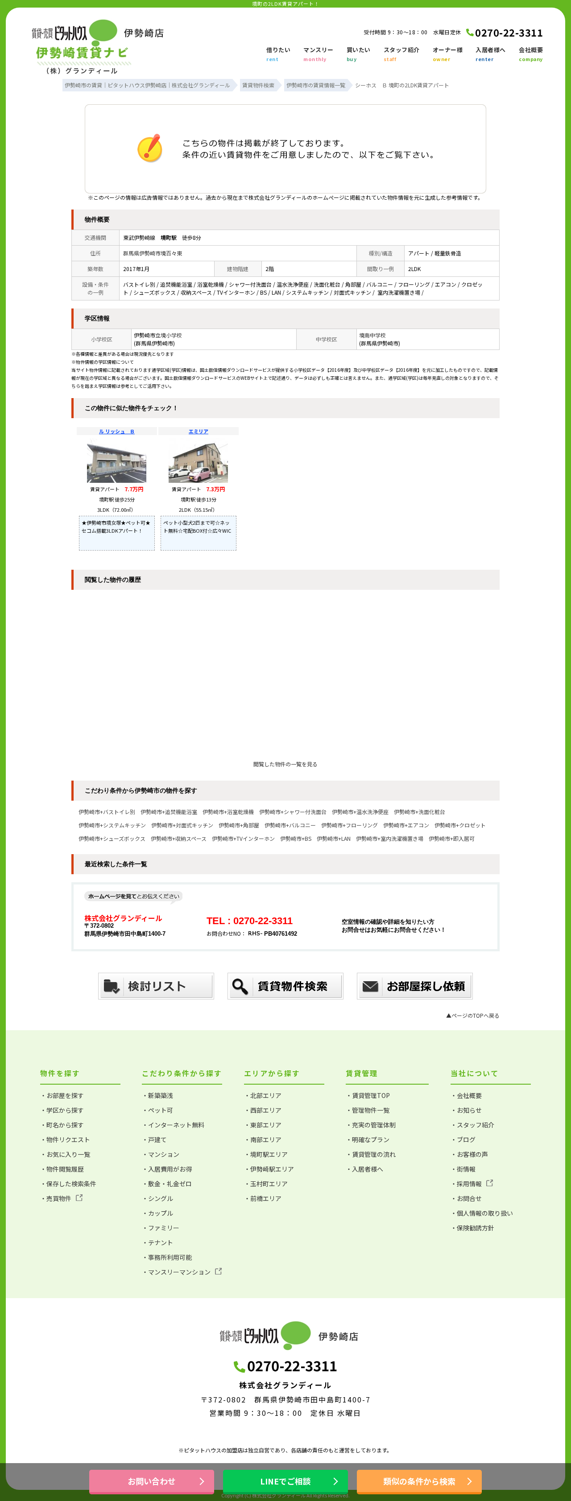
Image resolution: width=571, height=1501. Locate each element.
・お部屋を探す (62, 1095)
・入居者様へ (364, 1169)
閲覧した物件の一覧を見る (285, 764)
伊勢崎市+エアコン (406, 825)
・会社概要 (466, 1095)
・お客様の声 (469, 1154)
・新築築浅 (157, 1095)
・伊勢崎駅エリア (269, 1169)
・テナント (157, 1242)
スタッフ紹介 (402, 54)
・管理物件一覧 (367, 1110)
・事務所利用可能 (167, 1257)
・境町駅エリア (266, 1154)
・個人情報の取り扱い (482, 1213)
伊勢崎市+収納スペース (179, 838)
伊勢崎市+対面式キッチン (182, 825)
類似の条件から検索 (419, 1481)
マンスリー (318, 54)
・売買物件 (55, 1198)
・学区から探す (62, 1110)
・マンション (160, 1154)
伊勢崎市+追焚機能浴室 (169, 811)
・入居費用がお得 (167, 1169)
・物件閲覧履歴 (62, 1169)
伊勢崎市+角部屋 (239, 825)
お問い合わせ (152, 1481)
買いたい (359, 54)
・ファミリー (160, 1228)
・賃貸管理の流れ (371, 1154)
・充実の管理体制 (371, 1125)
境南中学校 (372, 335)
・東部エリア (262, 1125)
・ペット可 (157, 1110)
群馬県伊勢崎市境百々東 (152, 253)
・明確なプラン (367, 1139)
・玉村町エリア (266, 1184)
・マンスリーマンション (176, 1272)
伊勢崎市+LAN (334, 838)
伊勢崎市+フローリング (349, 825)
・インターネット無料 (173, 1125)
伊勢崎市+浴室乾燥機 (228, 811)
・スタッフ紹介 (472, 1125)
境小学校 (171, 335)
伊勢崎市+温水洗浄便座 (360, 811)
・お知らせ (466, 1110)
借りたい (278, 54)
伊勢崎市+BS (295, 838)
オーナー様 (448, 54)
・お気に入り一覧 (65, 1154)
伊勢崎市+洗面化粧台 (419, 811)
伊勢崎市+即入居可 (452, 838)
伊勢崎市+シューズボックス (112, 838)
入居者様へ (491, 54)
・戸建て (154, 1139)
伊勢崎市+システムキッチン (112, 825)
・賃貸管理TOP (368, 1095)
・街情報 (463, 1169)
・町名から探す (62, 1125)
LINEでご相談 (285, 1481)
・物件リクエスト (65, 1139)
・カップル (157, 1213)
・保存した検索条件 (68, 1184)
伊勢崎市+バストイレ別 (107, 811)
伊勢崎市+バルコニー (290, 825)
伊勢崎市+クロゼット (460, 825)
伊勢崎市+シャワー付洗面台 (293, 811)
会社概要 (531, 54)
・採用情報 (466, 1184)
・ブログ (463, 1139)
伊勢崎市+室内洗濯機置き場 (389, 838)
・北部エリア (262, 1095)
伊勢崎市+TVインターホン (243, 838)
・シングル (157, 1198)
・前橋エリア (262, 1198)
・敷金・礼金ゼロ (167, 1184)
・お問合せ (466, 1198)
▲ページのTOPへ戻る (473, 1015)
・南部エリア (262, 1139)
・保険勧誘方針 (472, 1228)
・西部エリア (262, 1110)
